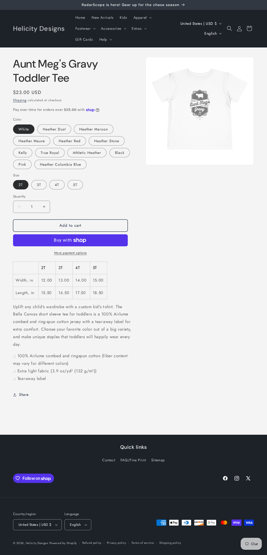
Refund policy (91, 543)
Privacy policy (116, 543)
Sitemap (158, 460)
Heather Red (70, 141)
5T (75, 184)
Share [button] (24, 394)
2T (21, 184)
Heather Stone (106, 141)
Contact (108, 460)
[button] (142, 17)
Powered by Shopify (63, 543)
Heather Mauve (32, 141)
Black (119, 152)
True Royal (50, 152)
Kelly (23, 152)
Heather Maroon (93, 129)
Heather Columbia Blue (60, 164)
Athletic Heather (87, 152)
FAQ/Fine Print (133, 460)
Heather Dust (54, 129)
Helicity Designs (37, 543)
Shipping (20, 100)
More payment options (70, 252)
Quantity (19, 196)
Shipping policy (170, 543)
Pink (22, 164)
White (24, 129)
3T (39, 184)
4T (57, 184)
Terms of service (142, 543)
